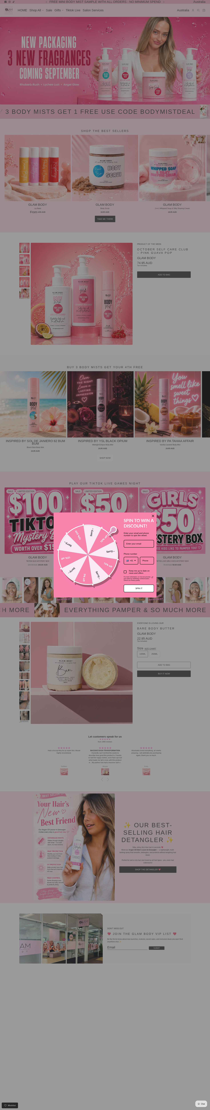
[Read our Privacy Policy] (152, 577)
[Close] (153, 515)
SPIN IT (138, 588)
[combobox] (131, 560)
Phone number (130, 554)
